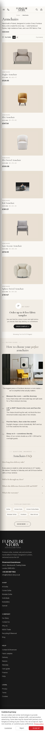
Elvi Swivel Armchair (11, 160)
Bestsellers (6, 602)
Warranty (5, 665)
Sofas (8, 509)
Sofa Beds (5, 598)
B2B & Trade (6, 629)
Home (18, 15)
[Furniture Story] (22, 9)
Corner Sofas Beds (32, 509)
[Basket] (41, 9)
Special (4, 606)
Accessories (22, 519)
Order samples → (22, 326)
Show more (21, 524)
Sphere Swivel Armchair (13, 288)
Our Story (5, 618)
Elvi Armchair (8, 117)
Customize (8, 728)
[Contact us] (8, 9)
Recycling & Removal (9, 633)
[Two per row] (17, 37)
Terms (4, 692)
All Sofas (5, 587)
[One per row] (14, 37)
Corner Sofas (6, 590)
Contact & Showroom (9, 650)
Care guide (6, 669)
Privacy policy (39, 724)
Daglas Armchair (9, 74)
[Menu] (3, 9)
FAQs (4, 676)
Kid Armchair (8, 203)
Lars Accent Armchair (12, 246)
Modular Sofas (11, 514)
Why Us (4, 626)
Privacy (4, 689)
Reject (22, 728)
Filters (8, 37)
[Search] (37, 9)
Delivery (5, 657)
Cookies (5, 696)
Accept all (36, 728)
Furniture (23, 514)
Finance (5, 672)
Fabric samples (7, 653)
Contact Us (6, 622)
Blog (3, 637)
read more (5, 31)
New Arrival (34, 514)
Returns (4, 661)
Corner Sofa (18, 509)
